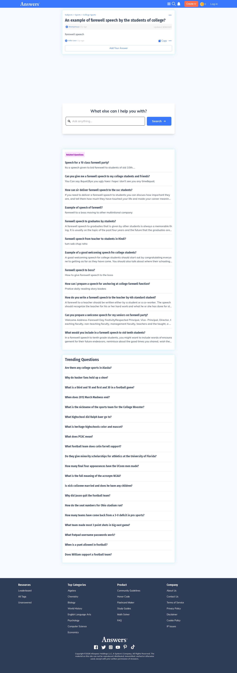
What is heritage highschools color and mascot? (94, 427)
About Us (171, 590)
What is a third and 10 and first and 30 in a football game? (99, 387)
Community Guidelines (128, 590)
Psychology (73, 620)
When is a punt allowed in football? (86, 544)
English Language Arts (79, 614)
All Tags (22, 596)
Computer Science (77, 626)
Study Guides (124, 608)
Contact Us (172, 596)
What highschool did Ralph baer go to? (88, 417)
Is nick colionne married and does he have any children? (98, 486)
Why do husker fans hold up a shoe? (86, 377)
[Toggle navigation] (169, 4)
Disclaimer (172, 614)
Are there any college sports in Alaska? (88, 368)
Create (190, 3)
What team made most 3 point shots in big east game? (97, 525)
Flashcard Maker (125, 602)
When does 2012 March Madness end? (87, 397)
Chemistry (73, 596)
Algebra (72, 590)
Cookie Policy (173, 620)
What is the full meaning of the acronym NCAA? (93, 476)
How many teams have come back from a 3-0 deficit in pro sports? (104, 515)
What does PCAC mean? (79, 436)
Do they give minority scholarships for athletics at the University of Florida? (111, 456)
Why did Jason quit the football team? (87, 495)
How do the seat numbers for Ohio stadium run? (94, 505)
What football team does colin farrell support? (93, 446)
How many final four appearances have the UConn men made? (102, 466)
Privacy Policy (174, 608)
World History (75, 608)
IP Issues (171, 626)
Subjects (69, 15)
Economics (73, 632)
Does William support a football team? (88, 554)
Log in (214, 3)
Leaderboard (24, 590)
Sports (78, 15)
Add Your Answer (118, 48)
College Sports (89, 15)
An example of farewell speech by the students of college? (115, 20)
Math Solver (123, 614)
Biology (71, 602)
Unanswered (24, 602)
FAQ (119, 620)
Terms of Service (175, 602)
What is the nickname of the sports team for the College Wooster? (104, 407)
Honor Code (123, 596)
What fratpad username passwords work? (90, 535)
